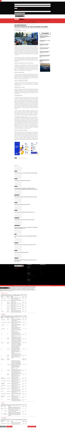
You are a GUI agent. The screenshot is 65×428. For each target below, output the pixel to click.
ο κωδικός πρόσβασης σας (17, 7)
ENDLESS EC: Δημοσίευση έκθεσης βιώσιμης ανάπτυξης (21, 252)
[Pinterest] (23, 162)
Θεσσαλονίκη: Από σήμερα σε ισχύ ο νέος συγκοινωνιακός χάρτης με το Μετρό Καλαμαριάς (45, 60)
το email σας (16, 12)
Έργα (21, 20)
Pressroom (28, 22)
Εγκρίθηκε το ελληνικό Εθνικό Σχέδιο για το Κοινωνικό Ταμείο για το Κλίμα (45, 52)
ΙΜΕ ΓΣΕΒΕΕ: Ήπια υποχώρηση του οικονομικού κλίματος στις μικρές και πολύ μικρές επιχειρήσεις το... (45, 36)
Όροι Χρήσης (35, 285)
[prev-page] (14, 262)
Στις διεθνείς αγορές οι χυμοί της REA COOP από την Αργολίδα (22, 180)
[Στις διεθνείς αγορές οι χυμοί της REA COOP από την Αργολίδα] (26, 176)
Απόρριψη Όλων (3, 426)
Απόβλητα (37, 20)
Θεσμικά (16, 22)
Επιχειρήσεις (16, 178)
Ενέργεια (19, 20)
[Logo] (16, 19)
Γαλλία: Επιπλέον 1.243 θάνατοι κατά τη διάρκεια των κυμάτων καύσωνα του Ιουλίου (25, 244)
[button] (50, 19)
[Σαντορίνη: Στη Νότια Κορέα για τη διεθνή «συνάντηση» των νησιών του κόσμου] (26, 215)
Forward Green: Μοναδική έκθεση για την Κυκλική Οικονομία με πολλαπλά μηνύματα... (32, 275)
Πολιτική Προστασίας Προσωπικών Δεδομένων (46, 285)
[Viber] (27, 162)
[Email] (30, 162)
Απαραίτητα (3, 292)
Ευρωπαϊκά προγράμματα (17, 225)
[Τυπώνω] (31, 162)
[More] (33, 162)
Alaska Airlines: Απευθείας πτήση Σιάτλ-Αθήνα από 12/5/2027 (22, 204)
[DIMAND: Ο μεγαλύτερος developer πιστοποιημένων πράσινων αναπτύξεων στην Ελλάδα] (26, 192)
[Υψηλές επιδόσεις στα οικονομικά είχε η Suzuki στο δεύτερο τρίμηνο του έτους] (26, 208)
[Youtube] (17, 268)
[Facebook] (20, 162)
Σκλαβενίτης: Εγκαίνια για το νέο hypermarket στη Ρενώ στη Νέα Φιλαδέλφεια (32, 269)
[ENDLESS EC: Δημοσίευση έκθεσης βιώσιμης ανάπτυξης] (26, 248)
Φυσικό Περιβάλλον (32, 20)
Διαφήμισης (3, 313)
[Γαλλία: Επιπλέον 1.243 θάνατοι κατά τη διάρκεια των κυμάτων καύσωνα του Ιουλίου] (26, 240)
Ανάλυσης (3, 402)
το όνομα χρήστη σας (17, 5)
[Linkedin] (28, 162)
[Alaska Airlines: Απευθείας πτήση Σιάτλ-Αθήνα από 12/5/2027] (26, 200)
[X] (22, 162)
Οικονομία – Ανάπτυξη (47, 20)
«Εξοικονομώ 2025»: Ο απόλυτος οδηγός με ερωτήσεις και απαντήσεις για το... (32, 282)
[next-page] (15, 262)
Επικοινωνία (32, 285)
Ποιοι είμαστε (29, 285)
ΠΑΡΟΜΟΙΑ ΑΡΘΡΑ (16, 165)
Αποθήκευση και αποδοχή (32, 426)
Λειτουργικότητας (4, 417)
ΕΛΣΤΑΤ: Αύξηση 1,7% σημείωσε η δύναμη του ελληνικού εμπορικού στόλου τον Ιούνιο (45, 56)
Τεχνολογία (41, 20)
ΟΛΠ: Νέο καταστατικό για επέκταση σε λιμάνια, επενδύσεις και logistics (44, 48)
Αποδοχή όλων (9, 426)
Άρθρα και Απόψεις (20, 22)
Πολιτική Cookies (39, 285)
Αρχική (16, 20)
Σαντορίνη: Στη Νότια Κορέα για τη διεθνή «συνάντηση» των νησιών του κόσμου (24, 219)
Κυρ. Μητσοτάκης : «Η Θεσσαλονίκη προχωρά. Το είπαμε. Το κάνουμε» (44, 44)
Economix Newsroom (19, 30)
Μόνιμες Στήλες (33, 22)
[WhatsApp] (25, 162)
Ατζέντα (25, 22)
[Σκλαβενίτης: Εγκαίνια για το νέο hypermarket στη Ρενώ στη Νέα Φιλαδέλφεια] (32, 267)
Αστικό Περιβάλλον (26, 20)
